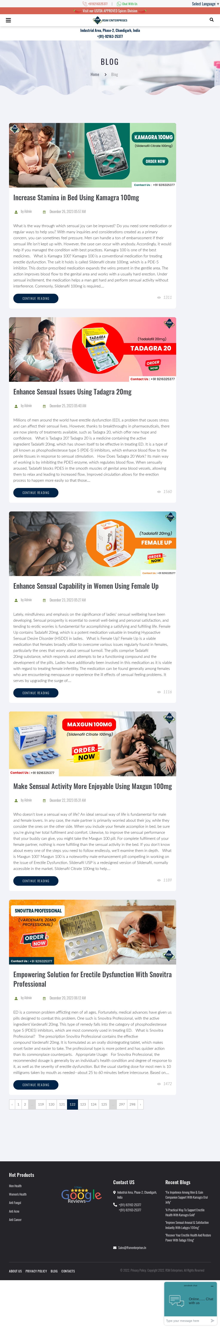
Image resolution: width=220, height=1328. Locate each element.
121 (62, 1104)
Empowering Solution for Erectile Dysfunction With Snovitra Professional (92, 979)
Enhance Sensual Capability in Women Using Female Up (86, 586)
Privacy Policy (36, 1271)
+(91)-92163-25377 (110, 36)
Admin (28, 211)
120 (51, 1104)
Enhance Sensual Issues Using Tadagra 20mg (72, 391)
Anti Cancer (15, 1219)
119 (41, 1104)
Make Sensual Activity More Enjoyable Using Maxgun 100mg (92, 786)
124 (93, 1104)
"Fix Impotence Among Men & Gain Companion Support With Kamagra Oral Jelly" (186, 1197)
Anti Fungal (15, 1202)
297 (122, 1104)
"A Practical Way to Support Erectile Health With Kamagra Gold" (185, 1212)
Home (95, 74)
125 (104, 1104)
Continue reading (36, 298)
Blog (54, 1271)
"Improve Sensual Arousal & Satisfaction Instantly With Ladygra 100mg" (187, 1225)
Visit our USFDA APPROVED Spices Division (110, 10)
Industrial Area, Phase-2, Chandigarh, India (110, 30)
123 (83, 1104)
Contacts (68, 1271)
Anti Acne (14, 1211)
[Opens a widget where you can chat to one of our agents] (190, 1303)
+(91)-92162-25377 (130, 1204)
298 (132, 1104)
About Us (15, 1271)
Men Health (15, 1185)
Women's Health (17, 1194)
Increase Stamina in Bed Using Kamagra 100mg (76, 197)
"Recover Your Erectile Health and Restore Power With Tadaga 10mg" (188, 1237)
